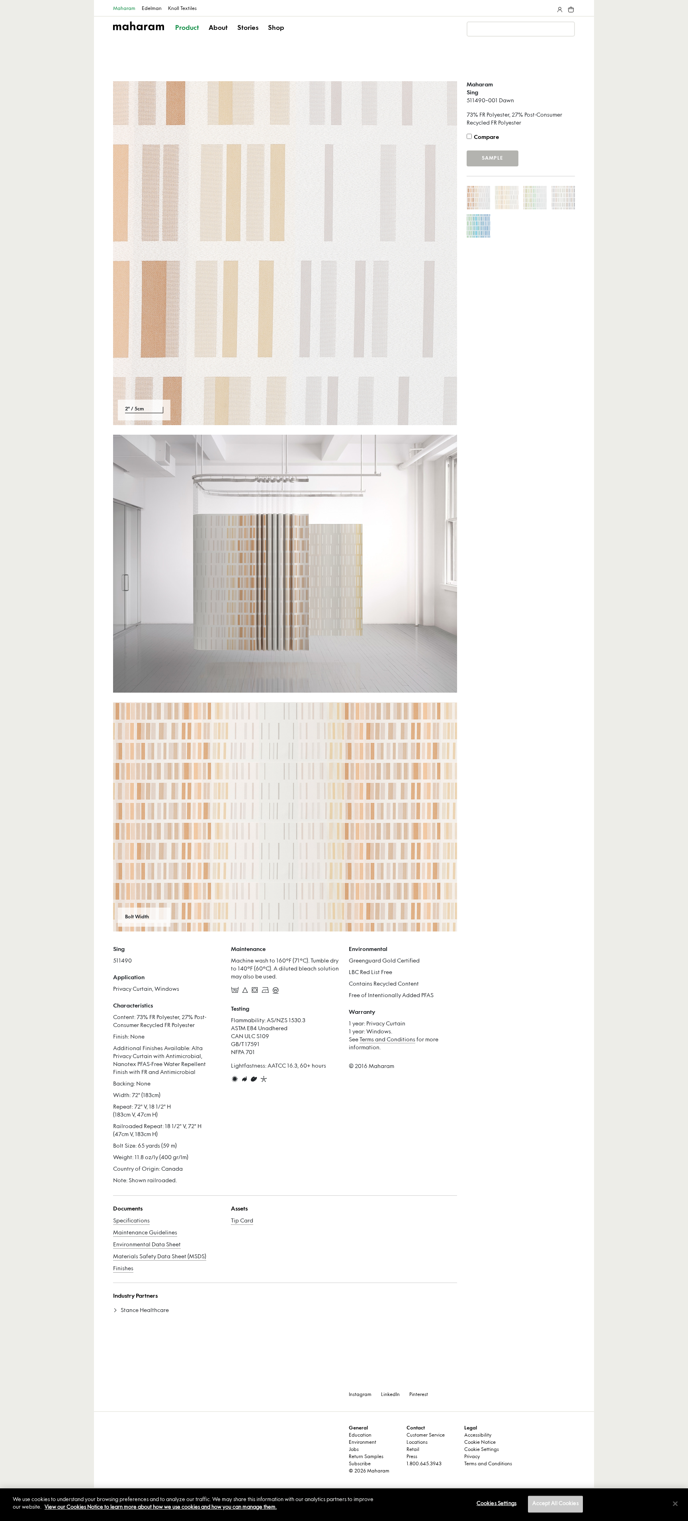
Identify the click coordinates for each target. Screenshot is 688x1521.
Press (412, 1457)
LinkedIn (390, 1395)
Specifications (131, 1221)
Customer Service (426, 1435)
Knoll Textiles (182, 9)
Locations (417, 1442)
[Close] (675, 1503)
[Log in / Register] (559, 8)
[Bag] (570, 8)
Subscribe (360, 1464)
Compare (486, 138)
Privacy (472, 1457)
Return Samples (366, 1457)
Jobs (354, 1450)
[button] (187, 35)
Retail (413, 1450)
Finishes (123, 1269)
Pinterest (418, 1395)
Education (360, 1435)
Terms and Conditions (387, 1040)
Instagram (360, 1395)
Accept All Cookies (555, 1504)
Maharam (124, 9)
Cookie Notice (480, 1442)
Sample (492, 158)
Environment (362, 1442)
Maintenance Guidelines (145, 1233)
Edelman (152, 9)
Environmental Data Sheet (147, 1245)
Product (187, 28)
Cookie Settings (481, 1450)
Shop (276, 28)
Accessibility (477, 1435)
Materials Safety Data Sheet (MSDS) (159, 1257)
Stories (247, 28)
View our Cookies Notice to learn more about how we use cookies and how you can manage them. (161, 1507)
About (218, 28)
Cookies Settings (496, 1504)
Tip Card (242, 1221)
